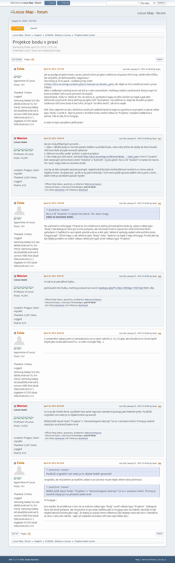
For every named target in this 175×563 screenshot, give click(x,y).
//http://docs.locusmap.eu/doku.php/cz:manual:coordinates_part (79, 84)
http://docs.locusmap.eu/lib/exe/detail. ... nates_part (111, 156)
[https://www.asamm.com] (15, 165)
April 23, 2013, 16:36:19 (54, 138)
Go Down (17, 59)
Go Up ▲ (162, 559)
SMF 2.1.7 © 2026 (16, 560)
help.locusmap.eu (93, 184)
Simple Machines (32, 560)
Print (160, 59)
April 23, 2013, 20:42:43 (54, 333)
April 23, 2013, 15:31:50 (54, 69)
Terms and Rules (149, 559)
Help (137, 559)
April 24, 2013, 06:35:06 (54, 406)
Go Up (15, 533)
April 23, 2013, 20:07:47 (54, 276)
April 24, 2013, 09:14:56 (54, 463)
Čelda (20, 69)
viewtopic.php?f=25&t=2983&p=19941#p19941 (123, 288)
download (59, 189)
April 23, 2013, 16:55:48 (54, 203)
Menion (22, 138)
